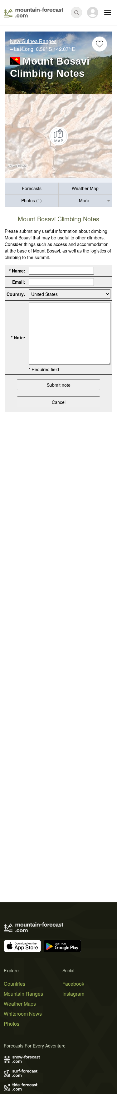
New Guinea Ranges (33, 41)
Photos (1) (31, 200)
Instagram (73, 993)
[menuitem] (32, 189)
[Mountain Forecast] (33, 12)
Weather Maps (20, 1003)
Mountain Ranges (23, 993)
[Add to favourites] (99, 44)
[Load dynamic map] (58, 136)
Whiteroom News (23, 1013)
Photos (11, 1023)
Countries (14, 983)
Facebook (73, 983)
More (84, 200)
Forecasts (31, 188)
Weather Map (85, 188)
